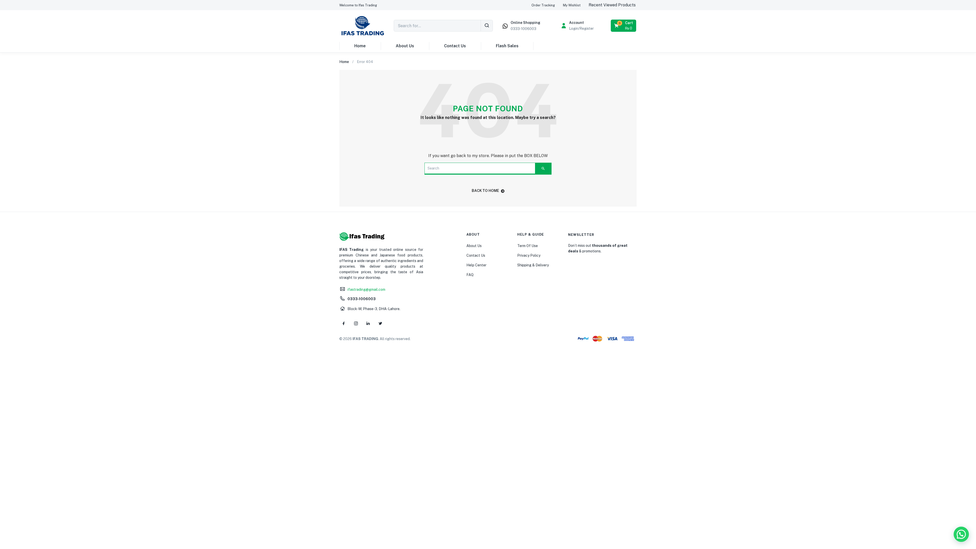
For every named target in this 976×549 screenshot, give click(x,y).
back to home (485, 191)
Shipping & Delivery (533, 265)
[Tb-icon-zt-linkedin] (368, 323)
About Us (405, 45)
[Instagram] (356, 323)
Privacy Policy (528, 255)
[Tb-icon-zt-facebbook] (343, 323)
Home (360, 45)
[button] (358, 5)
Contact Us (455, 45)
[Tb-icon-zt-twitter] (380, 323)
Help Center (476, 265)
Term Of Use (527, 246)
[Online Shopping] (505, 26)
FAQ (470, 275)
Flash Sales (507, 45)
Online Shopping (525, 23)
